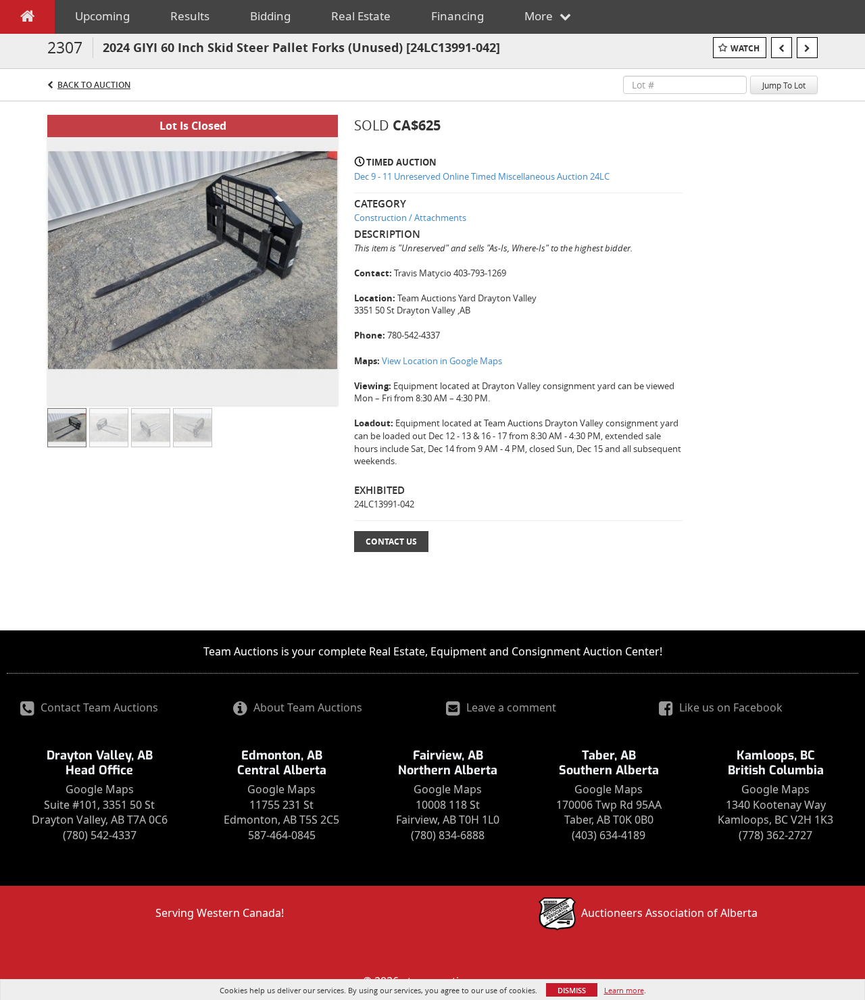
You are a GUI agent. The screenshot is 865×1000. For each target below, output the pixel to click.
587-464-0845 (282, 835)
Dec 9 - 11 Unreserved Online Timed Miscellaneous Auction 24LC (482, 176)
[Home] (27, 18)
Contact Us (391, 541)
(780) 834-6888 (448, 835)
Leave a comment (510, 707)
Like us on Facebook (729, 707)
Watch (745, 48)
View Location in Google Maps (442, 361)
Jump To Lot (784, 85)
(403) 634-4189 (608, 835)
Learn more (624, 990)
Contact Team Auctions (98, 707)
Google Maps (100, 789)
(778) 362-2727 (775, 835)
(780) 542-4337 (100, 835)
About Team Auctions (306, 707)
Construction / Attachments (410, 217)
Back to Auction (93, 85)
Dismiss (572, 990)
